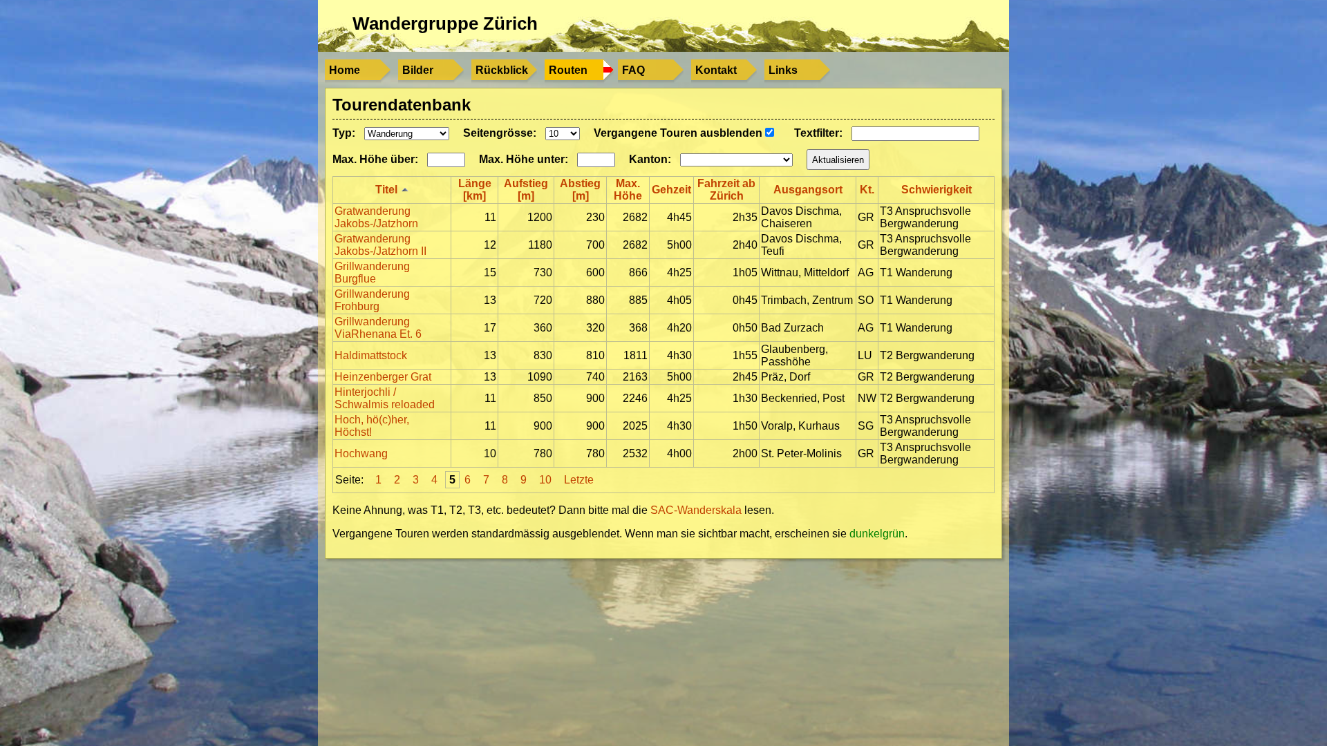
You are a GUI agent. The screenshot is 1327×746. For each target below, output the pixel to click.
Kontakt (716, 70)
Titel (386, 189)
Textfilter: (818, 133)
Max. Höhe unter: (523, 159)
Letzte (579, 480)
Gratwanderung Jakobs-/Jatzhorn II (380, 245)
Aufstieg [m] (526, 190)
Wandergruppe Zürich (445, 23)
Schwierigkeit (936, 189)
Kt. (867, 189)
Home (344, 70)
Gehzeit (671, 189)
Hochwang (361, 453)
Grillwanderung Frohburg (372, 300)
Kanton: (650, 159)
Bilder (417, 70)
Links (783, 70)
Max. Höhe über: (375, 159)
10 (545, 480)
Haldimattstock (371, 355)
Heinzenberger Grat (383, 377)
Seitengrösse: (499, 133)
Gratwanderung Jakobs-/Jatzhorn (376, 217)
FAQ (633, 70)
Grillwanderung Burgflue (372, 272)
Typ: (343, 133)
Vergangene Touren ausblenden (679, 133)
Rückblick (502, 70)
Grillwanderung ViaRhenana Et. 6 (378, 328)
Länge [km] (474, 190)
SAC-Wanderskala (697, 510)
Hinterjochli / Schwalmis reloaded (385, 398)
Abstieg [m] (580, 190)
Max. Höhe (628, 190)
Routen (568, 70)
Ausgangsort (808, 189)
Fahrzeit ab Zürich (726, 190)
